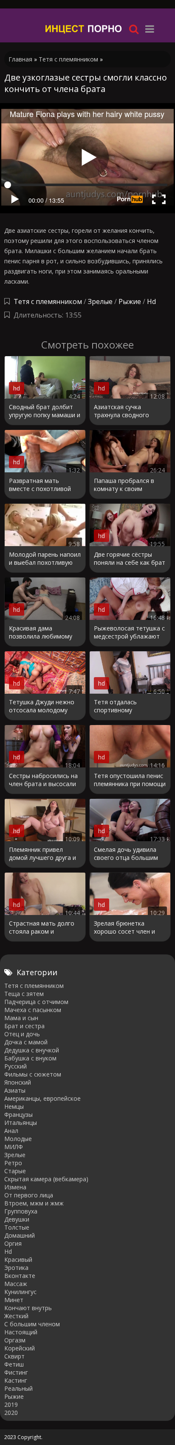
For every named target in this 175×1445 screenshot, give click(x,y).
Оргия (13, 1243)
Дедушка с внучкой (31, 1050)
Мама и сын (21, 1018)
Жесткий (16, 1316)
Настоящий (20, 1332)
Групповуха (20, 1211)
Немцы (14, 1106)
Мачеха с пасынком (32, 1010)
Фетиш (14, 1364)
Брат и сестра (24, 1026)
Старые (15, 1171)
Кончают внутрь (28, 1308)
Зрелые (100, 301)
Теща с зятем (24, 994)
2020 (11, 1413)
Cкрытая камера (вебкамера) (46, 1179)
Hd (151, 301)
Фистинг (16, 1372)
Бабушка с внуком (30, 1058)
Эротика (16, 1268)
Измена (15, 1187)
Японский (17, 1082)
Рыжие (130, 301)
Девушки (16, 1219)
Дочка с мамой (26, 1042)
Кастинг (15, 1380)
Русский (15, 1066)
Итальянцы (20, 1123)
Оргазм (14, 1340)
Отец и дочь (22, 1034)
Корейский (19, 1348)
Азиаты (14, 1090)
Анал (11, 1131)
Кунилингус (20, 1292)
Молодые (18, 1139)
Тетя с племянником (48, 301)
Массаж (15, 1284)
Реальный (18, 1388)
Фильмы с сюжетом (32, 1074)
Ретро (13, 1163)
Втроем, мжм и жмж (34, 1203)
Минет (13, 1300)
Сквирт (14, 1356)
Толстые (16, 1227)
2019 (11, 1404)
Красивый (18, 1259)
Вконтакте (19, 1276)
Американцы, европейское (42, 1098)
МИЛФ (13, 1147)
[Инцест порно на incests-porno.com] (83, 28)
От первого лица (28, 1195)
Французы (18, 1114)
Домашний (19, 1235)
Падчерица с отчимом (36, 1002)
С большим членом (32, 1324)
